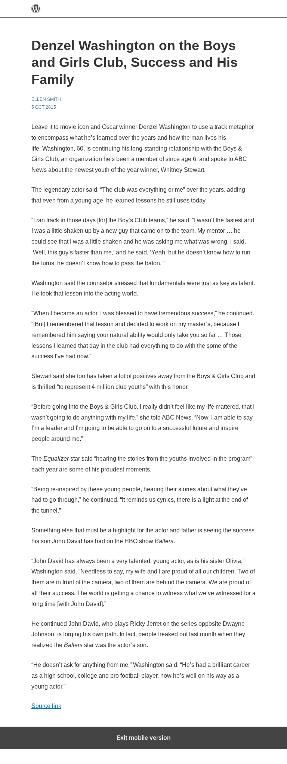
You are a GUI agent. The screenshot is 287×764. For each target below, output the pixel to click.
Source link (46, 706)
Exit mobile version (144, 737)
